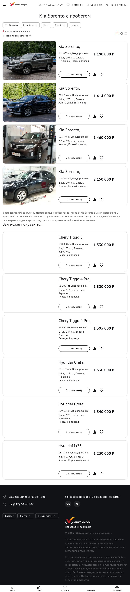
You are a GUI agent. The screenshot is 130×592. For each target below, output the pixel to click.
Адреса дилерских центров (27, 496)
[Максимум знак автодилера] (18, 5)
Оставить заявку (74, 74)
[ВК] (68, 504)
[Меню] (4, 4)
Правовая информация (78, 526)
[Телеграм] (77, 504)
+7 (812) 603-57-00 (21, 504)
